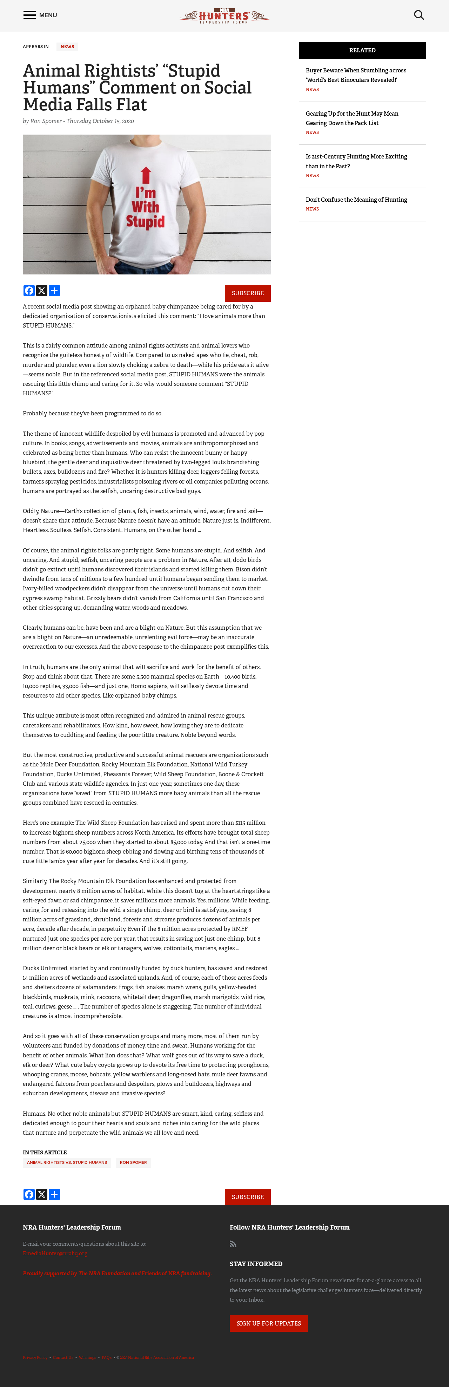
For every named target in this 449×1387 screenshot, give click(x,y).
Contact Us (63, 1357)
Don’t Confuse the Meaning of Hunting (356, 199)
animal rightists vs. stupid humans (67, 1162)
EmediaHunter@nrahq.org (55, 1253)
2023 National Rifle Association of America (157, 1357)
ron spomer (133, 1162)
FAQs (107, 1357)
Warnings (87, 1357)
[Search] (419, 15)
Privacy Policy (35, 1357)
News (67, 47)
